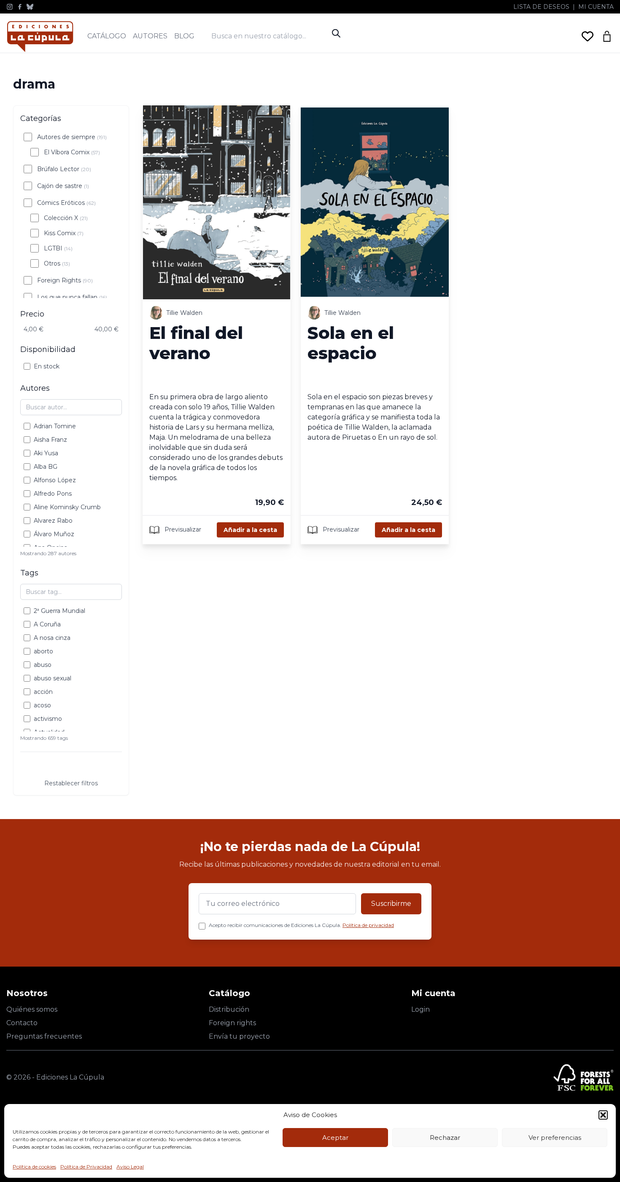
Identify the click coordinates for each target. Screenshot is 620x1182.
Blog (184, 36)
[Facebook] (19, 6)
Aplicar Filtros (71, 767)
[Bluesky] (30, 6)
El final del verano (196, 342)
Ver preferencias (554, 1138)
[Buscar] (336, 33)
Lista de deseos (541, 7)
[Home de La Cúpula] (40, 36)
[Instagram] (9, 6)
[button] (603, 1115)
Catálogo (106, 36)
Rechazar (445, 1138)
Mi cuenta (596, 7)
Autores (150, 36)
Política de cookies (34, 1166)
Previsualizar (182, 529)
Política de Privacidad (86, 1166)
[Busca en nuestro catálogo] (269, 36)
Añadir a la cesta (250, 530)
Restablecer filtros (71, 783)
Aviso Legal (130, 1166)
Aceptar (335, 1138)
